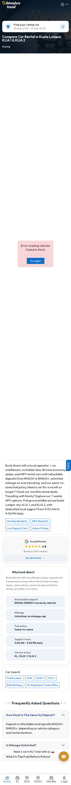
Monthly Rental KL (17, 521)
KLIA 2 (40, 678)
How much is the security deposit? (30, 715)
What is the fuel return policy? (28, 756)
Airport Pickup (40, 528)
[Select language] (65, 5)
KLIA (29, 678)
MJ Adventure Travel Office (42, 685)
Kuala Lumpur (14, 678)
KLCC (51, 678)
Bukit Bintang (14, 685)
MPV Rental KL (40, 521)
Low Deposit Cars (17, 528)
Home (6, 46)
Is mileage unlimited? (21, 745)
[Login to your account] (51, 5)
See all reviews (33, 558)
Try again (35, 261)
